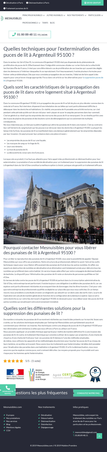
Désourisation (47, 418)
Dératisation (46, 415)
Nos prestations (13, 418)
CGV (8, 430)
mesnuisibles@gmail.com (86, 432)
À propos (10, 415)
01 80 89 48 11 (31, 34)
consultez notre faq (88, 393)
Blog (8, 424)
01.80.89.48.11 (81, 435)
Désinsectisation (48, 421)
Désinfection (46, 424)
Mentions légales (13, 427)
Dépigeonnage (47, 427)
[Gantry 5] (10, 18)
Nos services (11, 421)
